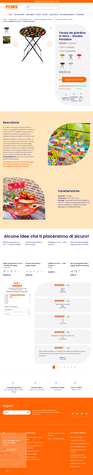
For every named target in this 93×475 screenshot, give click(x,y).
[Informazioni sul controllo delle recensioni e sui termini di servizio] (25, 288)
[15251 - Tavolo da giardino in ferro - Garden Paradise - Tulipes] (70, 66)
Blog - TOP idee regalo (56, 439)
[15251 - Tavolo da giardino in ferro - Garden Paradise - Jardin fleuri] (62, 66)
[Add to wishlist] (50, 27)
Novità (38, 14)
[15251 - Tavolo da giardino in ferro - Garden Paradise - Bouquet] (70, 57)
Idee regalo (30, 14)
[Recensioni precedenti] (50, 367)
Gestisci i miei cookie (78, 463)
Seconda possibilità (67, 14)
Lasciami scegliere (21, 466)
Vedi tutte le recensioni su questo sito (17, 291)
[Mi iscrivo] (28, 412)
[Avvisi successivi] (74, 367)
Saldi (10, 14)
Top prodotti (53, 14)
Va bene (33, 466)
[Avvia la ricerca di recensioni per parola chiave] (29, 314)
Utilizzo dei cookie (76, 460)
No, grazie (8, 466)
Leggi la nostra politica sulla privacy (13, 449)
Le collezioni (80, 14)
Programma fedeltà (77, 440)
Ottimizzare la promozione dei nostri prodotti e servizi (19, 455)
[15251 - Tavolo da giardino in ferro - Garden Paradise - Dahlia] (62, 57)
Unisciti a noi (74, 466)
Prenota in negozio (65, 89)
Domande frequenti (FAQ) (80, 443)
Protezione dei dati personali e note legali (78, 456)
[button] (4, 472)
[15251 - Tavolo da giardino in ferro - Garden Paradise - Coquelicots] (79, 57)
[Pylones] (11, 7)
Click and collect (76, 437)
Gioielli (44, 14)
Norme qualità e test (78, 447)
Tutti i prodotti (19, 14)
